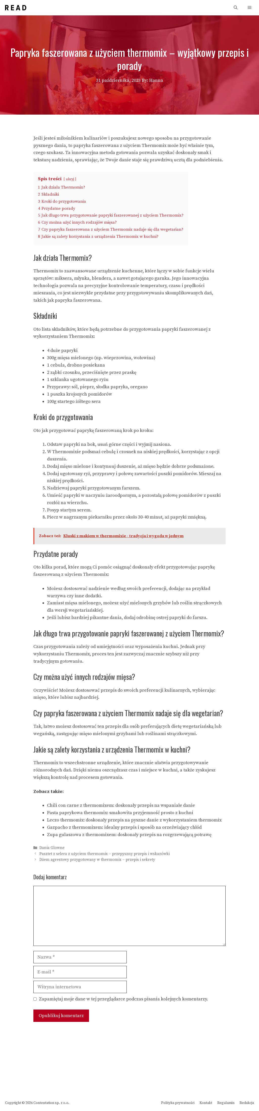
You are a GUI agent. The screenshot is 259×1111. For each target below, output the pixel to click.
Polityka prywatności (178, 1103)
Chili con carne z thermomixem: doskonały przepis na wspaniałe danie (121, 805)
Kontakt (206, 1103)
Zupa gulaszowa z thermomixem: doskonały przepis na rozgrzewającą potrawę (129, 835)
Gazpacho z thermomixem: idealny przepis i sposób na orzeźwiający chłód (124, 827)
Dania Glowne (51, 848)
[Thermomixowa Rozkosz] (15, 8)
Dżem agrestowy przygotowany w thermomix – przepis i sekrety (97, 859)
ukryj (70, 179)
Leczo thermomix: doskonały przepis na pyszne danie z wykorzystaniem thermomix (134, 820)
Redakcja (247, 1103)
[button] (236, 8)
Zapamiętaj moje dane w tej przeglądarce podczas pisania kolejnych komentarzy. (123, 999)
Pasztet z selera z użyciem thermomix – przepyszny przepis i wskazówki (104, 853)
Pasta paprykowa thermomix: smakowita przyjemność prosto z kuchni (120, 813)
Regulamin (225, 1103)
